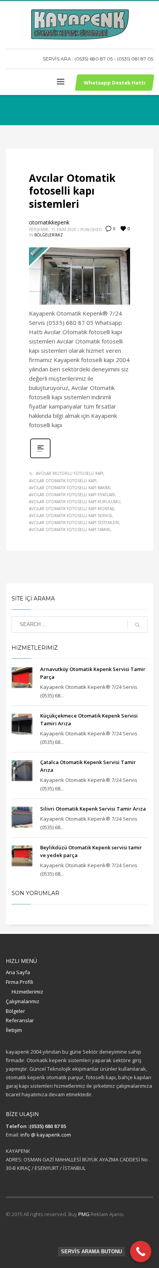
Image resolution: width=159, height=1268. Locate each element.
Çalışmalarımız (22, 1001)
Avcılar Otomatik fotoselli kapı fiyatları (72, 494)
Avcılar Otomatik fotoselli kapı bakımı (69, 487)
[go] (137, 625)
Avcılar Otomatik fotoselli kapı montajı (71, 508)
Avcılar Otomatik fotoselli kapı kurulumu (74, 501)
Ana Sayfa (18, 972)
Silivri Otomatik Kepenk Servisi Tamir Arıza (93, 808)
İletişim (14, 1029)
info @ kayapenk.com (45, 1134)
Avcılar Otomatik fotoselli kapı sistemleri (72, 191)
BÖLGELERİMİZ (48, 235)
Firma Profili (19, 981)
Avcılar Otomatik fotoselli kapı (62, 480)
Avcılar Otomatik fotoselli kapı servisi (70, 515)
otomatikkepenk (49, 222)
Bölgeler (15, 1010)
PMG (84, 1214)
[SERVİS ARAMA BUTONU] (140, 1251)
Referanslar (20, 1020)
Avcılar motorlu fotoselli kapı (69, 473)
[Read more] (40, 457)
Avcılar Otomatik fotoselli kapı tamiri (69, 529)
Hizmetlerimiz (27, 991)
